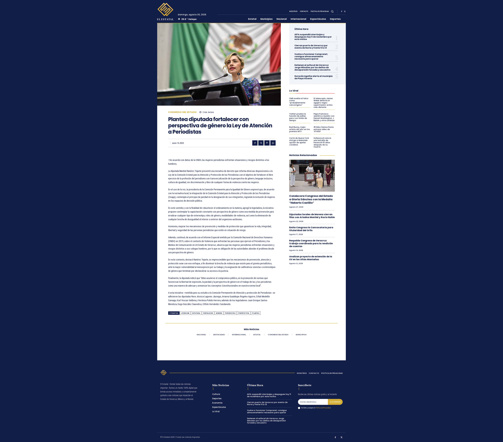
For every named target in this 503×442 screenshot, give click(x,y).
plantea (255, 313)
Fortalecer (208, 313)
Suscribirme (335, 402)
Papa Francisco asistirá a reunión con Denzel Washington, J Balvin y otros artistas (324, 117)
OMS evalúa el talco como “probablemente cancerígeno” (298, 101)
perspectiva (243, 313)
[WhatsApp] (273, 143)
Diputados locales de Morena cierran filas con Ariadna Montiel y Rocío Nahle (312, 216)
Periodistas (230, 313)
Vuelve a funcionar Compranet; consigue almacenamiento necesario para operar (311, 56)
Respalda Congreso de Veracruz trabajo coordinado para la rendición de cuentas (311, 243)
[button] (332, 11)
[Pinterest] (267, 143)
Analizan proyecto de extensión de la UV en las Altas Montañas (310, 258)
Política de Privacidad (323, 408)
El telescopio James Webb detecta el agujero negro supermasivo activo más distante (323, 103)
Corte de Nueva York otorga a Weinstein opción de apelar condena (299, 141)
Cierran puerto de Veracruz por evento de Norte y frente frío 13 (311, 46)
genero (219, 313)
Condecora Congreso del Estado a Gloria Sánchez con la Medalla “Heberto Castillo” (311, 199)
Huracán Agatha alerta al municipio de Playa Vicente (313, 77)
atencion (185, 313)
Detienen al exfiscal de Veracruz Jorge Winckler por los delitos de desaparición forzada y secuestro (312, 67)
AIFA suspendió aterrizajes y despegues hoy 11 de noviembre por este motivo (313, 37)
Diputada (196, 313)
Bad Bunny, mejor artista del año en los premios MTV (299, 129)
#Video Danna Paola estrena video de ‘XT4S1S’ (324, 129)
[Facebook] (341, 11)
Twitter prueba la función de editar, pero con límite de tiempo (298, 117)
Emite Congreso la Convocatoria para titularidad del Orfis (311, 229)
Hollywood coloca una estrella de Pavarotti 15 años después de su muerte (322, 142)
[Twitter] (344, 11)
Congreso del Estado (182, 112)
